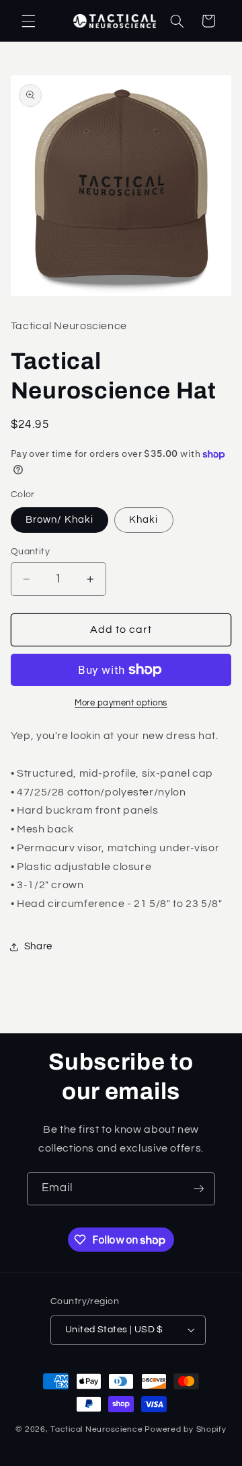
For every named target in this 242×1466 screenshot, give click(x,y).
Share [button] (38, 946)
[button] (28, 20)
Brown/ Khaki (60, 520)
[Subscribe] (199, 1188)
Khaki (143, 520)
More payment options (121, 703)
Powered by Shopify (185, 1429)
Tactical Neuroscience (96, 1429)
